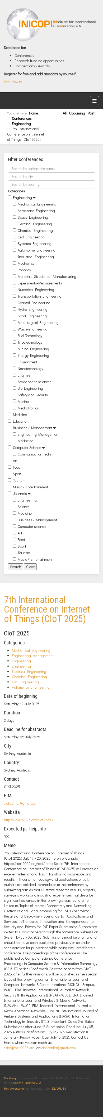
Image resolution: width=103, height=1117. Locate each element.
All (65, 113)
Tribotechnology (30, 342)
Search (15, 566)
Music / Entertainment (30, 486)
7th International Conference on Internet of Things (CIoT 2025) (47, 609)
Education (21, 421)
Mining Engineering (33, 348)
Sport (17, 473)
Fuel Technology (30, 335)
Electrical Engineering (35, 223)
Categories (16, 190)
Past (91, 113)
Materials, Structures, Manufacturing (47, 276)
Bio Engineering (30, 388)
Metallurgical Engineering (38, 322)
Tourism (19, 480)
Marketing (26, 440)
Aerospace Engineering (36, 210)
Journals (20, 493)
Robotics (24, 269)
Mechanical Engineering (37, 204)
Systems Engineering (35, 243)
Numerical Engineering (36, 289)
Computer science (32, 526)
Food (16, 467)
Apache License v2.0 (27, 1082)
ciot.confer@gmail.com (21, 803)
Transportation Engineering (40, 296)
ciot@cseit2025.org (20, 1047)
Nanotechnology (30, 368)
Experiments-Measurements (40, 282)
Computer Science (27, 447)
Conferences (22, 118)
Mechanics (26, 263)
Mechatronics (28, 407)
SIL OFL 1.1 (59, 1088)
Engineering (21, 123)
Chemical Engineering (35, 230)
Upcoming (77, 113)
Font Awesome (14, 1088)
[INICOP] (51, 24)
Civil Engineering (31, 236)
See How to (13, 81)
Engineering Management (38, 434)
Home (33, 113)
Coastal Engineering (34, 302)
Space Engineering (33, 217)
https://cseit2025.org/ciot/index (28, 819)
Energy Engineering (33, 355)
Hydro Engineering (33, 309)
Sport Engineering (32, 315)
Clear (30, 566)
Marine (23, 401)
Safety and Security (33, 394)
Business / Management (32, 427)
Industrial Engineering (36, 256)
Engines (24, 375)
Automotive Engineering (36, 250)
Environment (27, 361)
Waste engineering (33, 329)
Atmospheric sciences (35, 381)
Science (24, 506)
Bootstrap (10, 1078)
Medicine (20, 414)
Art (15, 460)
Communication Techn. (35, 454)
